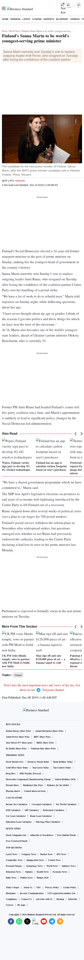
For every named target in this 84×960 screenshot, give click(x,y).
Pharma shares (13, 791)
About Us (27, 887)
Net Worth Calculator (66, 804)
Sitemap (60, 899)
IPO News (61, 854)
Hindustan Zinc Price (33, 785)
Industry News (68, 866)
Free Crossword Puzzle (17, 841)
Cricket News (54, 860)
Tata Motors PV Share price (19, 742)
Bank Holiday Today (63, 761)
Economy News (60, 871)
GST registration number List (61, 893)
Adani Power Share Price (18, 736)
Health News (43, 871)
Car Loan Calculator (16, 816)
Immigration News (35, 860)
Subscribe (72, 899)
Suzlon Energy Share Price (18, 731)
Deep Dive (10, 773)
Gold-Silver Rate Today (17, 767)
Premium (15, 19)
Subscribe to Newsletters (41, 835)
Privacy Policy (52, 887)
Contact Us (26, 899)
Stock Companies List (16, 835)
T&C (38, 887)
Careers (9, 905)
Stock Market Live (14, 761)
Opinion (75, 19)
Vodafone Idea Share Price (43, 748)
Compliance (11, 899)
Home (5, 19)
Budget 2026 (43, 877)
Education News (13, 871)
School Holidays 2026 (65, 779)
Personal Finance (14, 866)
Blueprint (62, 19)
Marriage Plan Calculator (48, 822)
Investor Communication (31, 893)
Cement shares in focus (35, 791)
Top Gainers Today (62, 767)
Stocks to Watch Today (38, 761)
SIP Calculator (32, 810)
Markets (49, 19)
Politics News (26, 877)
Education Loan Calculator (19, 822)
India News (11, 877)
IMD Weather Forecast (30, 773)
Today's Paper (12, 887)
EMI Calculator (13, 810)
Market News (46, 854)
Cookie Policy (69, 887)
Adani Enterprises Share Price (49, 731)
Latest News (11, 854)
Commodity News (14, 860)
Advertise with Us (44, 899)
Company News (28, 854)
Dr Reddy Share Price (16, 748)
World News (14, 30)
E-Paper (37, 19)
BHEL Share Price (45, 742)
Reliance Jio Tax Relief (58, 785)
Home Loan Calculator (41, 816)
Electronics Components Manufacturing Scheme (28, 779)
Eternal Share (12, 785)
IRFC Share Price (42, 736)
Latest (26, 19)
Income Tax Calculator (17, 804)
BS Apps (21, 905)
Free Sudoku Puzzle (66, 835)
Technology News (34, 866)
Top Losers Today (40, 767)
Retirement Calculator (53, 810)
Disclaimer (11, 893)
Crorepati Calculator (42, 804)
